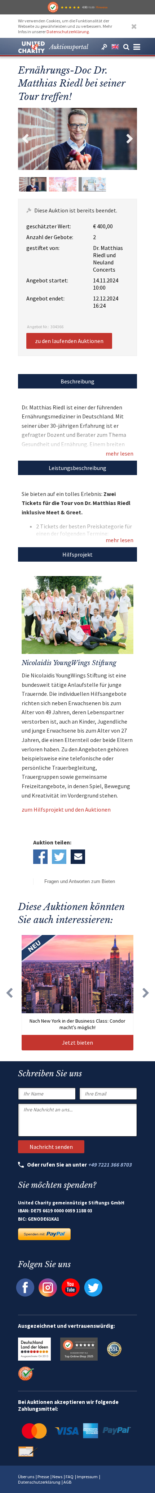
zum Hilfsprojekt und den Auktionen (66, 809)
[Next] (146, 992)
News (57, 1476)
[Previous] (9, 992)
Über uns (26, 1476)
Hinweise (101, 7)
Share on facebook (40, 856)
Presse (43, 1476)
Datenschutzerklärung (67, 31)
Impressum (87, 1476)
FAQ (70, 1476)
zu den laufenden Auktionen (69, 340)
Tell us (78, 856)
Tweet (59, 856)
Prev (25, 139)
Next (129, 139)
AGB (67, 1482)
